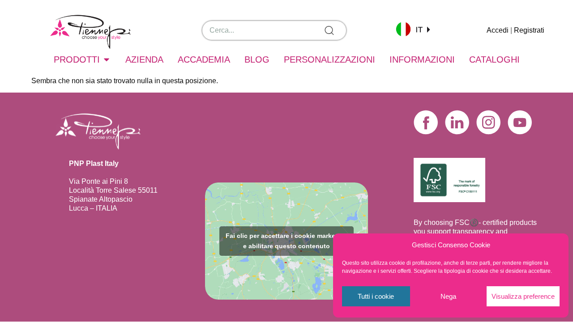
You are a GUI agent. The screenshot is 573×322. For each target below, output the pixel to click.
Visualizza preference (523, 296)
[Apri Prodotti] (106, 59)
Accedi (498, 30)
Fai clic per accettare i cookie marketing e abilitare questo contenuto (286, 241)
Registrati (529, 30)
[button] (413, 28)
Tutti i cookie (376, 296)
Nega (448, 296)
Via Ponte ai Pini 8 (98, 181)
